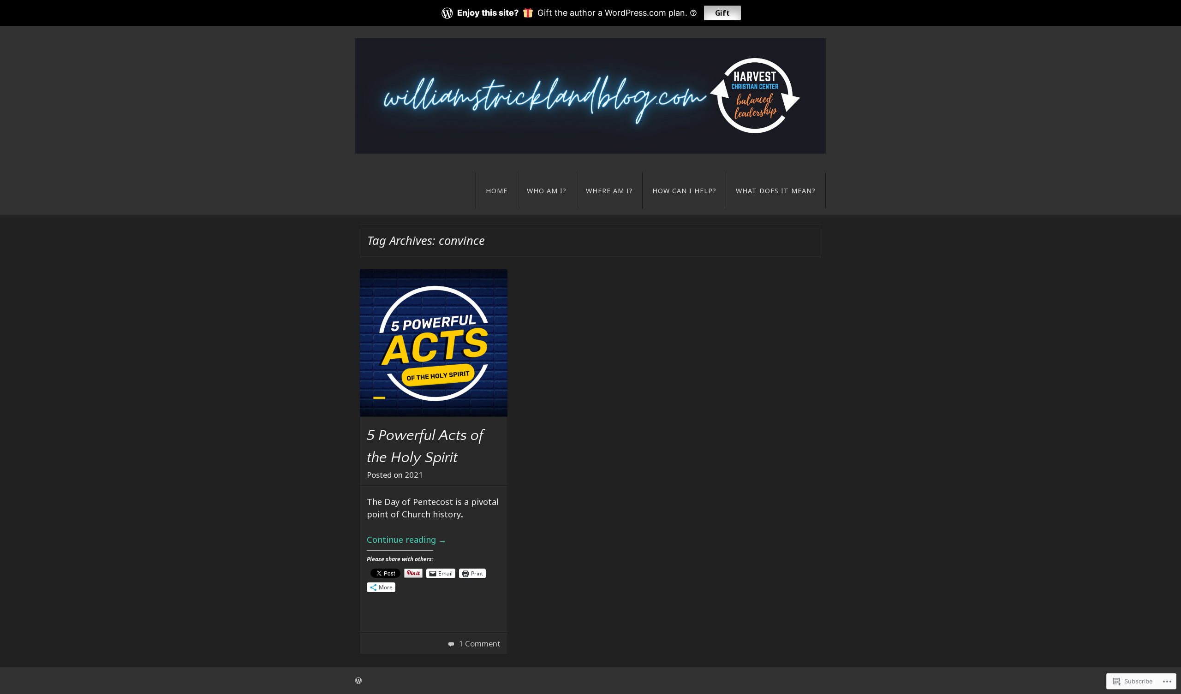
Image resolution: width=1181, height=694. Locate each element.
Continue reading (407, 539)
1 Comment (480, 643)
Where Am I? (609, 190)
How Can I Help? (684, 190)
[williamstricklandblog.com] (590, 96)
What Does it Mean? (776, 190)
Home (496, 190)
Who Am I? (547, 190)
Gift (722, 13)
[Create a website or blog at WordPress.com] (358, 680)
